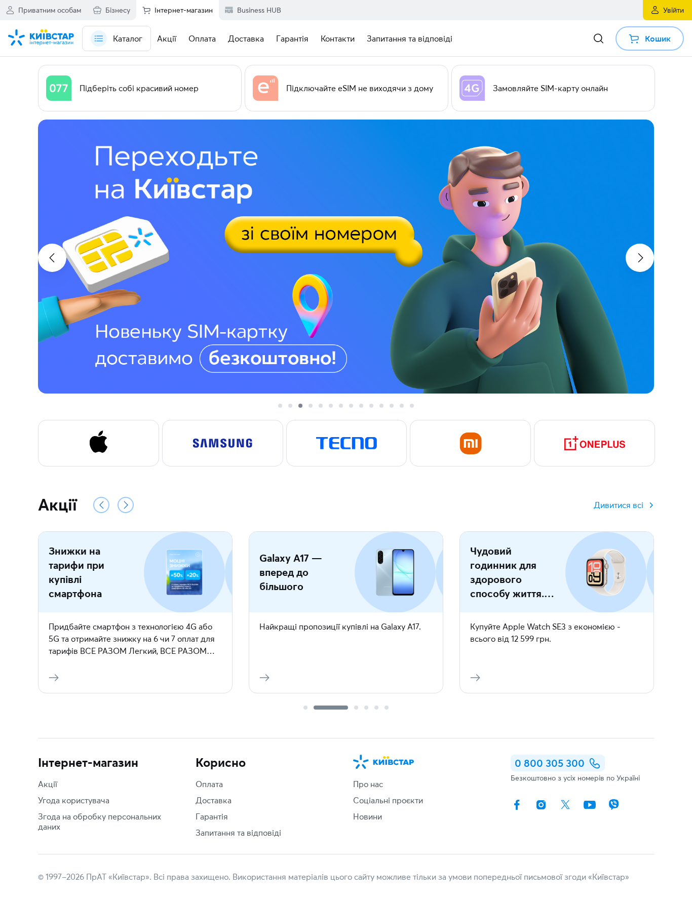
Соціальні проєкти (388, 800)
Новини (367, 816)
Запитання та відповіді (238, 833)
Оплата (209, 784)
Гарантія (212, 816)
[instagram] (541, 805)
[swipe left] (52, 258)
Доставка (214, 800)
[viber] (614, 805)
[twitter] (565, 805)
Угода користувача (73, 800)
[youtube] (590, 805)
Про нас (368, 784)
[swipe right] (640, 258)
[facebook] (517, 805)
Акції (47, 784)
